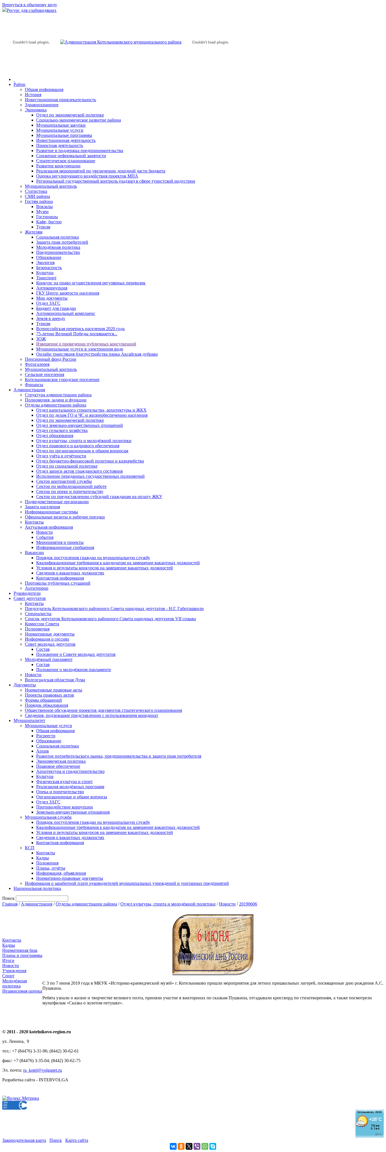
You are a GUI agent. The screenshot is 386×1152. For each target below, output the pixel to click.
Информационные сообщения (65, 547)
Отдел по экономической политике (70, 115)
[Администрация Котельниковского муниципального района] (31, 68)
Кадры (42, 857)
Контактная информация (60, 578)
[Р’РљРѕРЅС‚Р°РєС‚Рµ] (173, 1146)
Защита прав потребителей (62, 242)
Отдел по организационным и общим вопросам (82, 450)
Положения (47, 863)
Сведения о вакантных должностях (70, 572)
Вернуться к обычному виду (29, 4)
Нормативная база (19, 950)
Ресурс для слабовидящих (32, 10)
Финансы (34, 384)
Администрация (29, 389)
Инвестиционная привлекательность (60, 99)
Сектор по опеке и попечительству (69, 491)
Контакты (34, 522)
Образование (48, 257)
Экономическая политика (61, 761)
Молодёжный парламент (49, 659)
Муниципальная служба (48, 817)
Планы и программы (22, 955)
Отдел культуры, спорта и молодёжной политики (83, 440)
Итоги (8, 960)
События (44, 537)
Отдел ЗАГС (48, 303)
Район (19, 84)
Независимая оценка (22, 991)
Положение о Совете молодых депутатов (76, 654)
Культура (44, 272)
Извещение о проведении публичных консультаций (86, 344)
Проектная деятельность (59, 145)
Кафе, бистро (49, 221)
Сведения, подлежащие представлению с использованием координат (91, 715)
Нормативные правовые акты (53, 690)
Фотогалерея (37, 364)
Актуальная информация (49, 527)
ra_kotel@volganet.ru (42, 1070)
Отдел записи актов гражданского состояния (79, 471)
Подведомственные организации (57, 501)
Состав (43, 649)
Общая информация (44, 89)
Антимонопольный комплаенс (65, 313)
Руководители (27, 593)
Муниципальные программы (64, 135)
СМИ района (37, 196)
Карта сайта (76, 1140)
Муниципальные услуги (59, 130)
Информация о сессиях (47, 639)
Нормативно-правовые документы (69, 878)
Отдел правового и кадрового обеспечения (77, 445)
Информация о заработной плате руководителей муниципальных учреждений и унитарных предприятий (127, 883)
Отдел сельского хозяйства (62, 430)
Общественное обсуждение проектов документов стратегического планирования (103, 710)
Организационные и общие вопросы (71, 796)
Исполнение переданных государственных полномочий (90, 476)
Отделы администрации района (55, 405)
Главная (10, 904)
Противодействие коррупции (64, 807)
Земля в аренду (50, 318)
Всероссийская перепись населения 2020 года (80, 328)
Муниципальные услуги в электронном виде (79, 349)
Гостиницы (47, 216)
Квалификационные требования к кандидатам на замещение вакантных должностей (118, 562)
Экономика (36, 109)
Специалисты (38, 613)
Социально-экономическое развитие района (78, 120)
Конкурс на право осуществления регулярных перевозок (91, 282)
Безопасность (49, 267)
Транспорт (46, 277)
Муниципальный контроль (51, 186)
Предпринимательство (58, 252)
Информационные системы (51, 511)
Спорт (8, 975)
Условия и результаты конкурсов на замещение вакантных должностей (104, 567)
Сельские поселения (44, 374)
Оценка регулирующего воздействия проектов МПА (87, 176)
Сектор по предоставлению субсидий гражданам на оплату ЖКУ (99, 496)
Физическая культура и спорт (64, 781)
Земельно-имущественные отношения (73, 812)
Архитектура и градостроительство (70, 771)
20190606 (248, 904)
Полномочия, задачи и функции (55, 399)
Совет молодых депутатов (50, 644)
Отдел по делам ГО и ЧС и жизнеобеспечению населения (92, 415)
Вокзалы (44, 206)
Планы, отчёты (50, 868)
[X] (189, 1146)
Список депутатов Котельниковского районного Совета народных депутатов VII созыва (110, 618)
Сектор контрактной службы (64, 481)
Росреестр (45, 735)
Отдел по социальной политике (66, 466)
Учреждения (14, 970)
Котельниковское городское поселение (62, 379)
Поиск (55, 1140)
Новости (44, 532)
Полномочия (37, 628)
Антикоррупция (51, 288)
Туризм (43, 226)
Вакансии (34, 552)
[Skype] (212, 1146)
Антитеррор (36, 588)
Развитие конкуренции (58, 165)
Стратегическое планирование (65, 160)
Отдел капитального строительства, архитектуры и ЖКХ (91, 410)
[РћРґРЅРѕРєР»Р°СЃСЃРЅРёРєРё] (181, 1146)
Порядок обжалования (46, 705)
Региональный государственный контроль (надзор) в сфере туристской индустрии (115, 181)
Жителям (33, 232)
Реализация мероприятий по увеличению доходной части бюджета (100, 170)
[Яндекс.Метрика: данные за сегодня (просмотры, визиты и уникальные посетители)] (20, 1098)
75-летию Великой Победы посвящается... (76, 333)
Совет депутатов (30, 598)
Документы (25, 684)
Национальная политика (37, 888)
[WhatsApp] (204, 1146)
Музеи (42, 211)
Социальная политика (57, 237)
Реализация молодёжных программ (70, 786)
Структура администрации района (58, 394)
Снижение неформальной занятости (71, 155)
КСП (29, 847)
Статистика (36, 191)
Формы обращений (43, 700)
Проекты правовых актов (49, 695)
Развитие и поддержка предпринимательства (79, 150)
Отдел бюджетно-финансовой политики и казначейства (90, 461)
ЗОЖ (41, 338)
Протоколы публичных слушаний (57, 583)
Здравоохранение (41, 104)
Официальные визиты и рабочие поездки (65, 517)
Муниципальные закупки (61, 125)
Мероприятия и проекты (60, 542)
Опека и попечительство (60, 791)
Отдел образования (54, 435)
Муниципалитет (29, 720)
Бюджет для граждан (56, 308)
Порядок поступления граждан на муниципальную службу (93, 557)
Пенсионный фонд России (50, 359)
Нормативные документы (50, 634)
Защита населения (42, 506)
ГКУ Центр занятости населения (67, 293)
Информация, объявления (61, 873)
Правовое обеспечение (58, 766)
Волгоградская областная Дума (55, 679)
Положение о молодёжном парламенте (73, 669)
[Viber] (197, 1146)
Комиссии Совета (42, 623)
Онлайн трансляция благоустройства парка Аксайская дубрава (97, 354)
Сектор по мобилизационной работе (71, 486)
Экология (45, 262)
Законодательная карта (24, 1140)
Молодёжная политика (58, 247)
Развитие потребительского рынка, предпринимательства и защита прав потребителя (118, 756)
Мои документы (52, 298)
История (33, 94)
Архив (42, 751)
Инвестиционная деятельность (66, 140)
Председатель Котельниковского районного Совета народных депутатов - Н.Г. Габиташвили (114, 608)
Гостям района (39, 201)
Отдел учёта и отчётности (61, 455)
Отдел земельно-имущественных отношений (79, 425)
